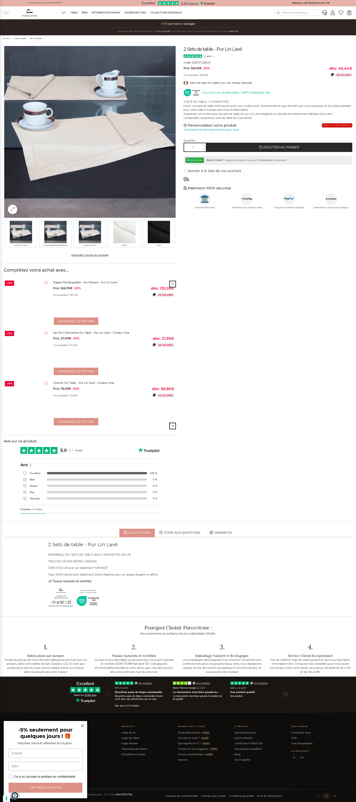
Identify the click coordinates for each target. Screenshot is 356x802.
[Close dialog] (82, 725)
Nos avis (182, 759)
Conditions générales (241, 795)
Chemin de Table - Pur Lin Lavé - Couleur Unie (83, 383)
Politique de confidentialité (181, 795)
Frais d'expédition (302, 743)
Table (74, 12)
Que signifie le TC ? (193, 743)
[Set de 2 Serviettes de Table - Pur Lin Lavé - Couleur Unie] (27, 353)
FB (302, 757)
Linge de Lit (128, 732)
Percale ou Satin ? (193, 737)
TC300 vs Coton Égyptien (197, 748)
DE (334, 796)
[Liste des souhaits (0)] (341, 12)
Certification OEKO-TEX (249, 743)
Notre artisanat (243, 737)
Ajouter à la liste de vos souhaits (214, 171)
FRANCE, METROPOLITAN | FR (310, 3)
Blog (237, 754)
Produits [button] (128, 726)
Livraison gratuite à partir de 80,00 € (45, 3)
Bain (85, 12)
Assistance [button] (299, 726)
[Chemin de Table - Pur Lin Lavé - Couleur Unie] (27, 403)
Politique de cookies (213, 795)
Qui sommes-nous (245, 732)
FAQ (294, 737)
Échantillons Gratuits (133, 754)
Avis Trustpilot (242, 759)
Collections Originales (166, 12)
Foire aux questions (181, 532)
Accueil (6, 38)
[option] (90, 303)
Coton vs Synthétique (195, 754)
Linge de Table (130, 737)
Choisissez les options (76, 321)
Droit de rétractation (269, 795)
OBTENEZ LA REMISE (45, 787)
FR (326, 796)
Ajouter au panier (280, 147)
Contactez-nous (301, 732)
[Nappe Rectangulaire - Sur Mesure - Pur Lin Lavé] (27, 303)
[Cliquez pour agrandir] (12, 209)
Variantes (223, 532)
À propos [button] (241, 726)
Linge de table (19, 38)
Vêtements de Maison (106, 12)
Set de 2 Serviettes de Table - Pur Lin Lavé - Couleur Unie (91, 332)
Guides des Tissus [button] (191, 726)
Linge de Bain (129, 743)
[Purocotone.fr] (29, 13)
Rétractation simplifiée (248, 748)
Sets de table (36, 38)
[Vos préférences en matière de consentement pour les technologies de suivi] (6, 798)
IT (318, 796)
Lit (64, 12)
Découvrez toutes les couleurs (90, 255)
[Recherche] (278, 12)
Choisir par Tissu (135, 12)
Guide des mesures (193, 732)
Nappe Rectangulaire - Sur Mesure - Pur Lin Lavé (85, 282)
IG (294, 757)
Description (139, 532)
